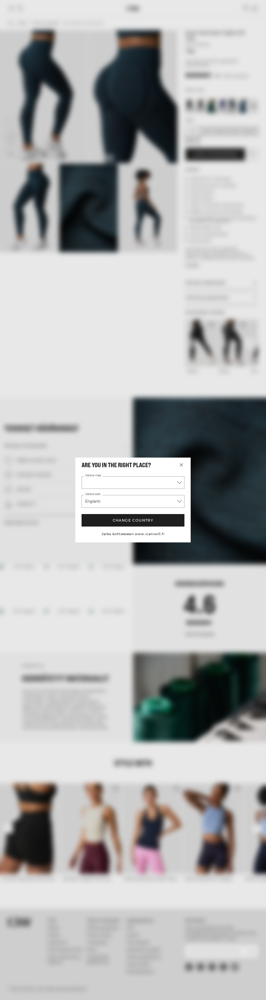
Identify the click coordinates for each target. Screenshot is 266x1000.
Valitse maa (93, 475)
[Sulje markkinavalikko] (181, 465)
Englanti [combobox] (93, 501)
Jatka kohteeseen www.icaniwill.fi (133, 534)
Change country (133, 520)
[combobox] (133, 482)
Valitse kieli (93, 494)
